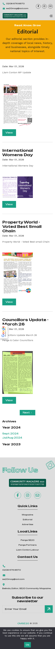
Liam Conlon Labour (27, 550)
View (9, 132)
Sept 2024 (10, 433)
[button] (51, 15)
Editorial (27, 519)
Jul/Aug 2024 (12, 437)
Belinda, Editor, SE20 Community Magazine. (26, 588)
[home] (15, 16)
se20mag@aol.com (17, 8)
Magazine (27, 515)
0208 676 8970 (15, 3)
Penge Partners (27, 545)
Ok (27, 644)
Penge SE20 (27, 540)
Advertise (27, 524)
